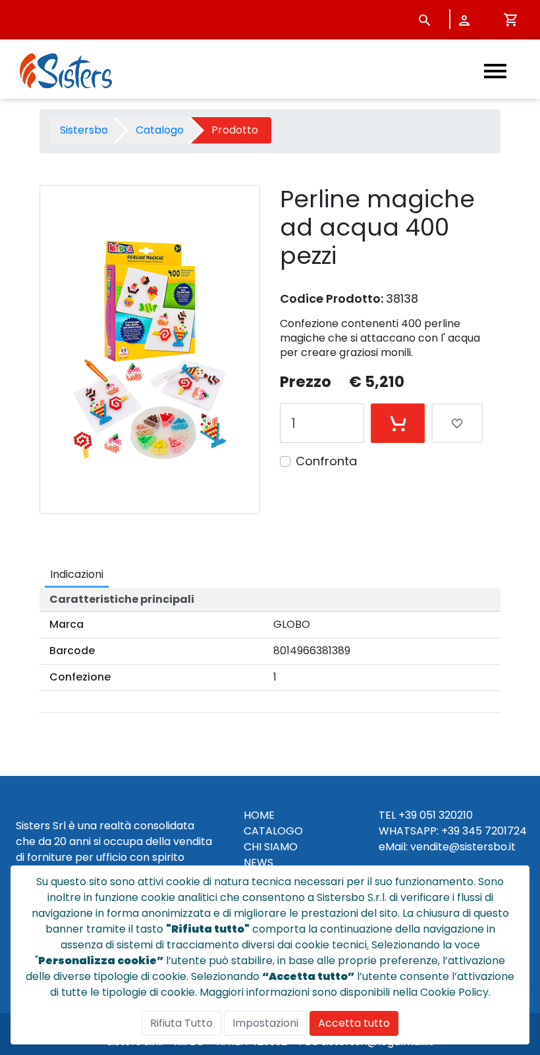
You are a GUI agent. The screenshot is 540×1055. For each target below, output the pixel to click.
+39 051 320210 (435, 815)
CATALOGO (273, 830)
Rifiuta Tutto (181, 1023)
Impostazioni (265, 1023)
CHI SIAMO (271, 846)
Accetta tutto (354, 1023)
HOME (259, 815)
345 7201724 (494, 830)
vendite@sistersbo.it (463, 846)
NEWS (258, 862)
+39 (450, 830)
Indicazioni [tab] (76, 574)
